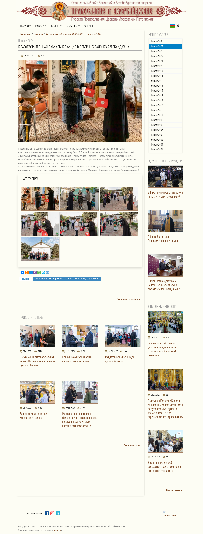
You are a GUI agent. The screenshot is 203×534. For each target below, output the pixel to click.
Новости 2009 (157, 120)
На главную (24, 34)
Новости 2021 (157, 61)
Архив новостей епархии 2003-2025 (64, 34)
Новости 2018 (157, 75)
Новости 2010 (157, 115)
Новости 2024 (94, 34)
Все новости (130, 445)
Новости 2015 (157, 90)
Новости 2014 (157, 95)
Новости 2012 (157, 105)
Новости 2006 (157, 134)
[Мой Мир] (31, 272)
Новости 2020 (157, 66)
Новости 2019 (157, 70)
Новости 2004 (157, 144)
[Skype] (43, 272)
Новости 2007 (157, 129)
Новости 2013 (157, 100)
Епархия (24, 26)
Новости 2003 (157, 149)
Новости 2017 (157, 80)
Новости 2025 (157, 41)
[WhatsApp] (39, 272)
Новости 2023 (157, 51)
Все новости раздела (128, 298)
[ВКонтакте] (22, 272)
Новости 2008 (157, 124)
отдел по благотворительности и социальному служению (67, 278)
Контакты (89, 26)
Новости (39, 26)
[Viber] (35, 272)
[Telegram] (47, 272)
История (54, 26)
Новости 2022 (157, 56)
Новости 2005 (157, 139)
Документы (72, 26)
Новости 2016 (157, 85)
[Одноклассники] (27, 272)
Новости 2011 (157, 110)
